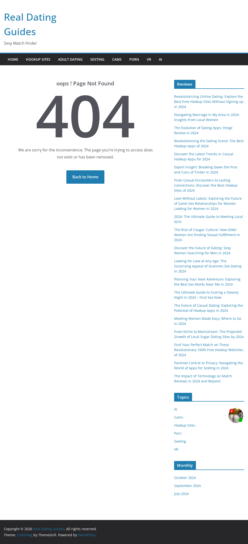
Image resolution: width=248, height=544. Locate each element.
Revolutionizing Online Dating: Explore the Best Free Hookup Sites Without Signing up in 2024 (208, 101)
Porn (134, 59)
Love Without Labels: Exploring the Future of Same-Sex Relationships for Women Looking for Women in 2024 (208, 203)
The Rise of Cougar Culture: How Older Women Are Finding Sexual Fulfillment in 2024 (207, 234)
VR (149, 59)
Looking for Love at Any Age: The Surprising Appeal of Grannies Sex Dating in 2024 (207, 266)
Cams (117, 59)
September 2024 (187, 485)
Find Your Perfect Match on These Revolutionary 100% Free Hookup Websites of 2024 (208, 349)
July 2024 (181, 493)
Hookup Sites (38, 59)
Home (13, 59)
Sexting (97, 59)
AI (160, 59)
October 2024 (185, 477)
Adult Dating (70, 59)
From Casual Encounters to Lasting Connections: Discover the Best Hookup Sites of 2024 (206, 185)
